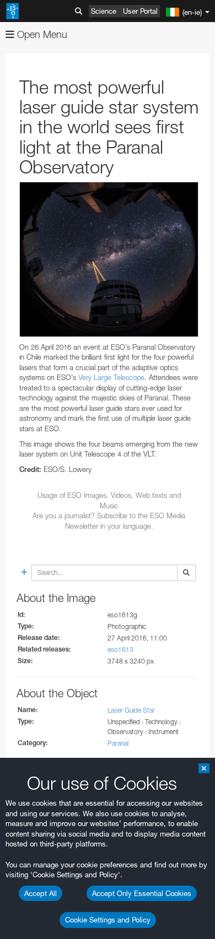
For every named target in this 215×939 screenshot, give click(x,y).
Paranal (118, 743)
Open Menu (40, 34)
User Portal (140, 11)
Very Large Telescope (111, 377)
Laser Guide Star (131, 710)
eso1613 (120, 649)
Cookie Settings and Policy (107, 919)
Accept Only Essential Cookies (141, 893)
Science (103, 11)
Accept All (40, 893)
